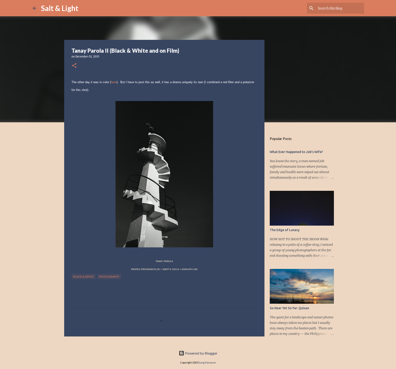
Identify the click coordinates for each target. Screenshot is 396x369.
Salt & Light (59, 8)
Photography (109, 276)
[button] (74, 66)
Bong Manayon (207, 362)
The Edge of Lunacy (285, 230)
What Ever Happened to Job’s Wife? (296, 152)
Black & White (83, 276)
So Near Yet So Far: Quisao (289, 308)
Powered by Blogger (200, 353)
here (114, 82)
